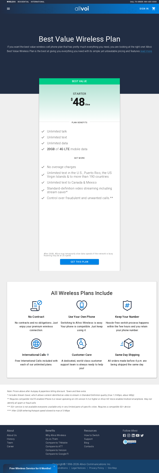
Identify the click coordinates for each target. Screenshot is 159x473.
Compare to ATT (54, 446)
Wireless (11, 2)
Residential (23, 2)
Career (10, 446)
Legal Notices (78, 468)
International (37, 2)
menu (8, 9)
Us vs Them (52, 439)
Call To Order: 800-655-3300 (143, 2)
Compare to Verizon (56, 450)
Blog (86, 442)
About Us (12, 435)
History (11, 439)
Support (88, 439)
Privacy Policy (96, 468)
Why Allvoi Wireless (56, 435)
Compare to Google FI (57, 454)
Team (10, 442)
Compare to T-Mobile (57, 442)
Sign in (144, 8)
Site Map (112, 468)
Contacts (89, 446)
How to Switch (92, 435)
